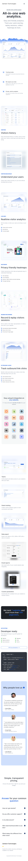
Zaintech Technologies (9, 4)
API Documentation (13, 647)
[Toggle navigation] (24, 3)
